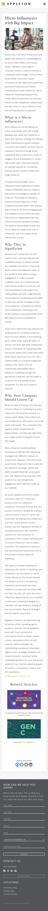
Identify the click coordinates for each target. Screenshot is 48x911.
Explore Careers (24, 876)
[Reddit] (26, 765)
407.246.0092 (10, 866)
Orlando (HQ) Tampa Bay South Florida (10, 890)
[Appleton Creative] (15, 4)
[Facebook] (17, 765)
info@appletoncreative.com (17, 676)
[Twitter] (22, 765)
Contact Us (12, 861)
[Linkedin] (30, 765)
